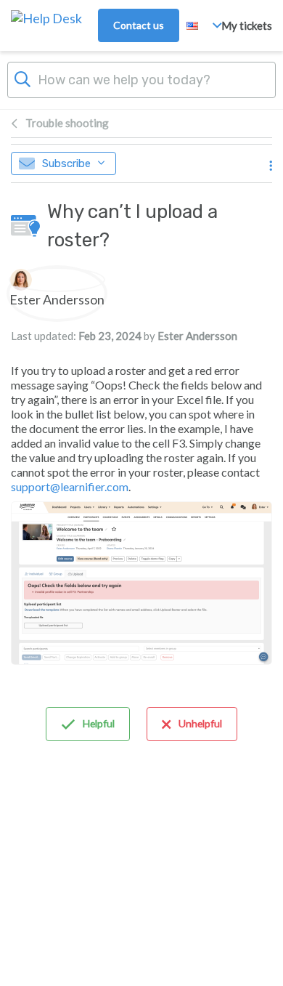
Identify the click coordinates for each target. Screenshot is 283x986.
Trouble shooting (67, 122)
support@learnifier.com (69, 486)
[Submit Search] (22, 77)
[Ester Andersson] (57, 279)
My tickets (246, 25)
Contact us (138, 25)
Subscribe (66, 163)
